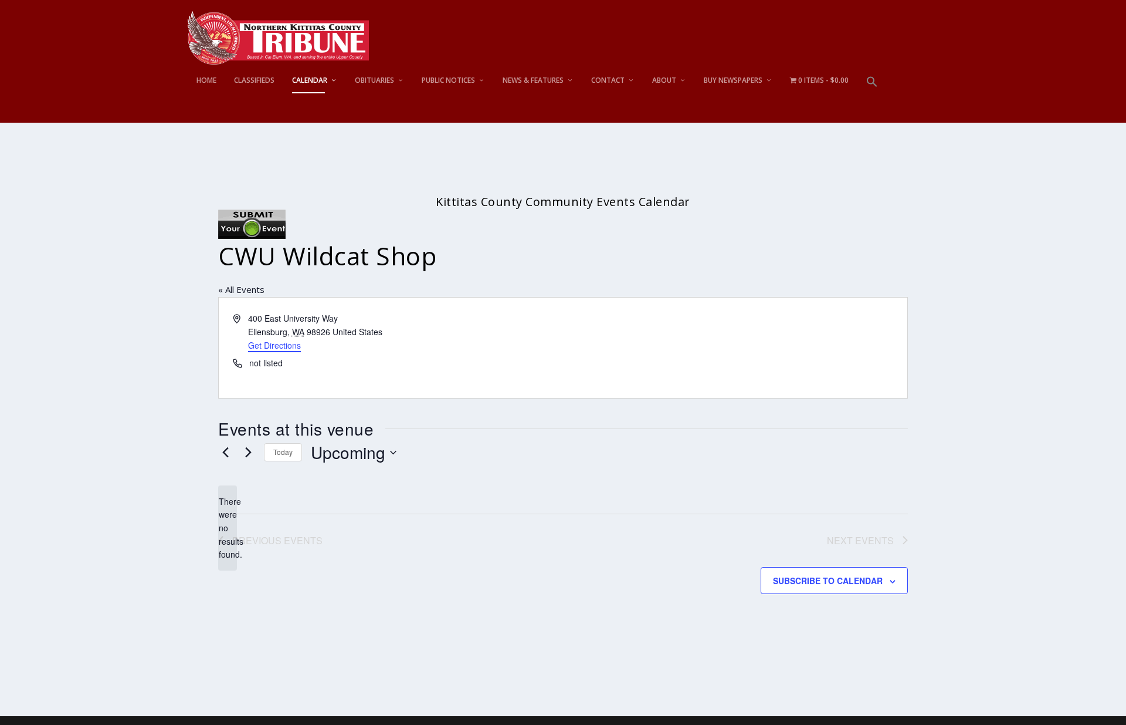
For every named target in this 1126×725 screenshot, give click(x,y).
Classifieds (254, 80)
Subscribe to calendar (828, 580)
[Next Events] (248, 453)
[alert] (227, 528)
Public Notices (448, 80)
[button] (872, 99)
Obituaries (374, 80)
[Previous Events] (225, 453)
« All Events (241, 289)
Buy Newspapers (733, 80)
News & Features (533, 80)
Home (206, 80)
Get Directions (274, 345)
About (664, 80)
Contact (608, 80)
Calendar (309, 80)
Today (283, 452)
